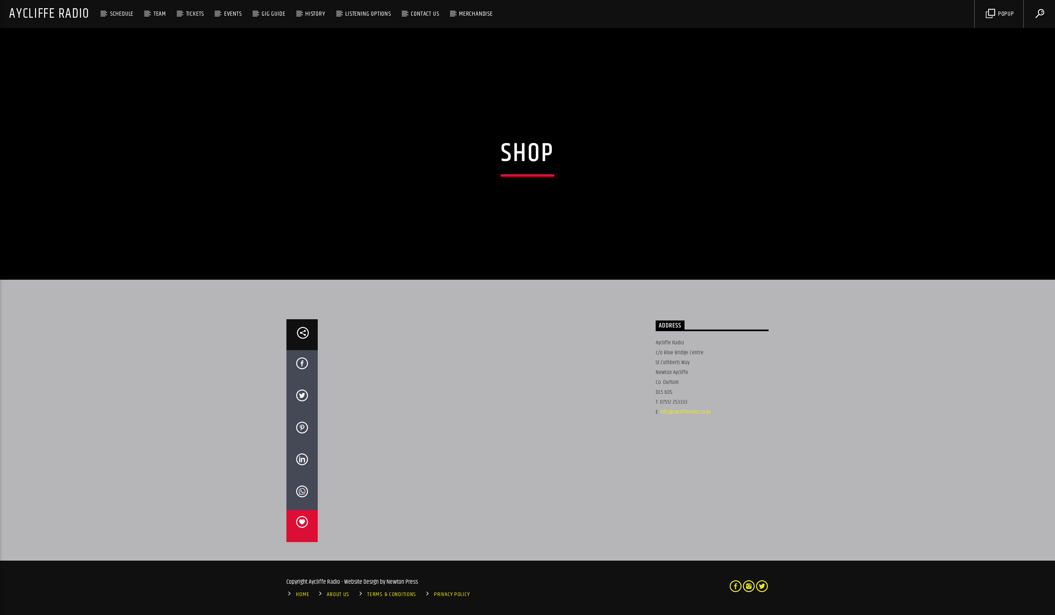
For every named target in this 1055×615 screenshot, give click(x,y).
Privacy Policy (451, 594)
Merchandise (476, 14)
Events (233, 14)
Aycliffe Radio (49, 13)
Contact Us (425, 14)
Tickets (195, 14)
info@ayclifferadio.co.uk (685, 411)
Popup (1005, 14)
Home (302, 594)
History (315, 14)
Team (160, 14)
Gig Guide (273, 14)
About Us (338, 594)
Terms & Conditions (391, 594)
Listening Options (368, 14)
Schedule (122, 14)
